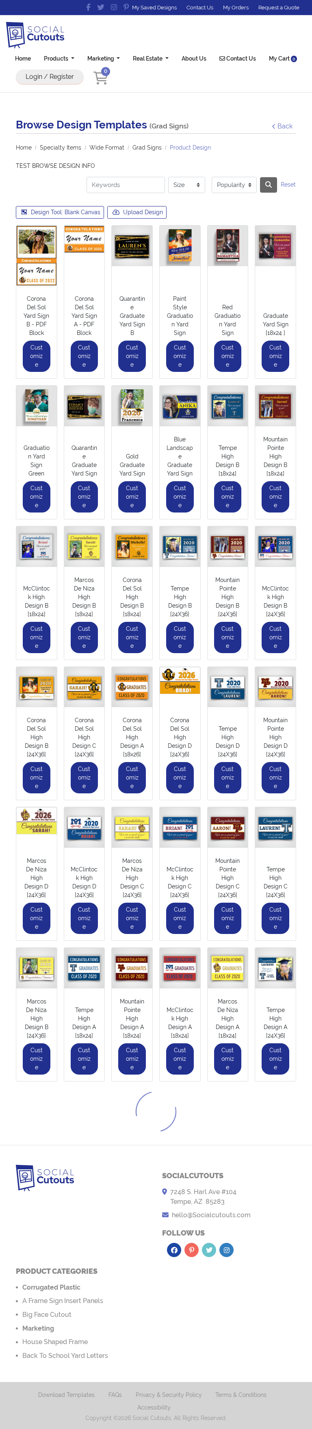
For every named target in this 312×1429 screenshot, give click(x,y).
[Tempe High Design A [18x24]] (84, 968)
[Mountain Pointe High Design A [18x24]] (132, 968)
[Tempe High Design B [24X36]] (180, 546)
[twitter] (100, 7)
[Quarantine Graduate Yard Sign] (84, 406)
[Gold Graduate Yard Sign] (132, 406)
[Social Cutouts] (35, 35)
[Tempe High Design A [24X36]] (275, 968)
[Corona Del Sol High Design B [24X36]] (36, 687)
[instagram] (114, 7)
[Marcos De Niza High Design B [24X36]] (36, 968)
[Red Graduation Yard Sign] (228, 246)
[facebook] (88, 7)
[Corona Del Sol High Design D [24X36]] (180, 680)
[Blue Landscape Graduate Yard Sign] (180, 406)
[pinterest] (126, 7)
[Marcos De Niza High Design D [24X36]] (36, 820)
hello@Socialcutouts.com (211, 1215)
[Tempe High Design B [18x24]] (228, 406)
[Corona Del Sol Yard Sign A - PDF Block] (84, 239)
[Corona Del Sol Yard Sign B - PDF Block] (36, 256)
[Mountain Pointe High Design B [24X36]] (228, 546)
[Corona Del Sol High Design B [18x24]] (132, 546)
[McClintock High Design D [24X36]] (84, 827)
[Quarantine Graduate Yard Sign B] (132, 246)
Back (284, 126)
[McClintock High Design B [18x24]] (36, 546)
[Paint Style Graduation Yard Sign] (180, 246)
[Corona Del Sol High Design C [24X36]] (84, 687)
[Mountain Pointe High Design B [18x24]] (275, 406)
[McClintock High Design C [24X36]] (180, 827)
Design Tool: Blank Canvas (65, 212)
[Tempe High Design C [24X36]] (275, 827)
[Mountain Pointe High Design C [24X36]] (228, 827)
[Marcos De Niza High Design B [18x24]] (84, 546)
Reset (288, 184)
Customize (36, 356)
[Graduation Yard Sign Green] (36, 406)
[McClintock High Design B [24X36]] (275, 546)
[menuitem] (23, 58)
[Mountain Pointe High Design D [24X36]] (275, 687)
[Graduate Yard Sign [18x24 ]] (275, 246)
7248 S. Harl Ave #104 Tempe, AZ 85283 (203, 1196)
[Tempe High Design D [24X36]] (228, 687)
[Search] (268, 185)
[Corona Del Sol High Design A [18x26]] (132, 687)
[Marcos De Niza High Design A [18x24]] (228, 968)
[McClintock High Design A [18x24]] (180, 968)
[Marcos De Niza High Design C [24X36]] (132, 827)
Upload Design (143, 212)
